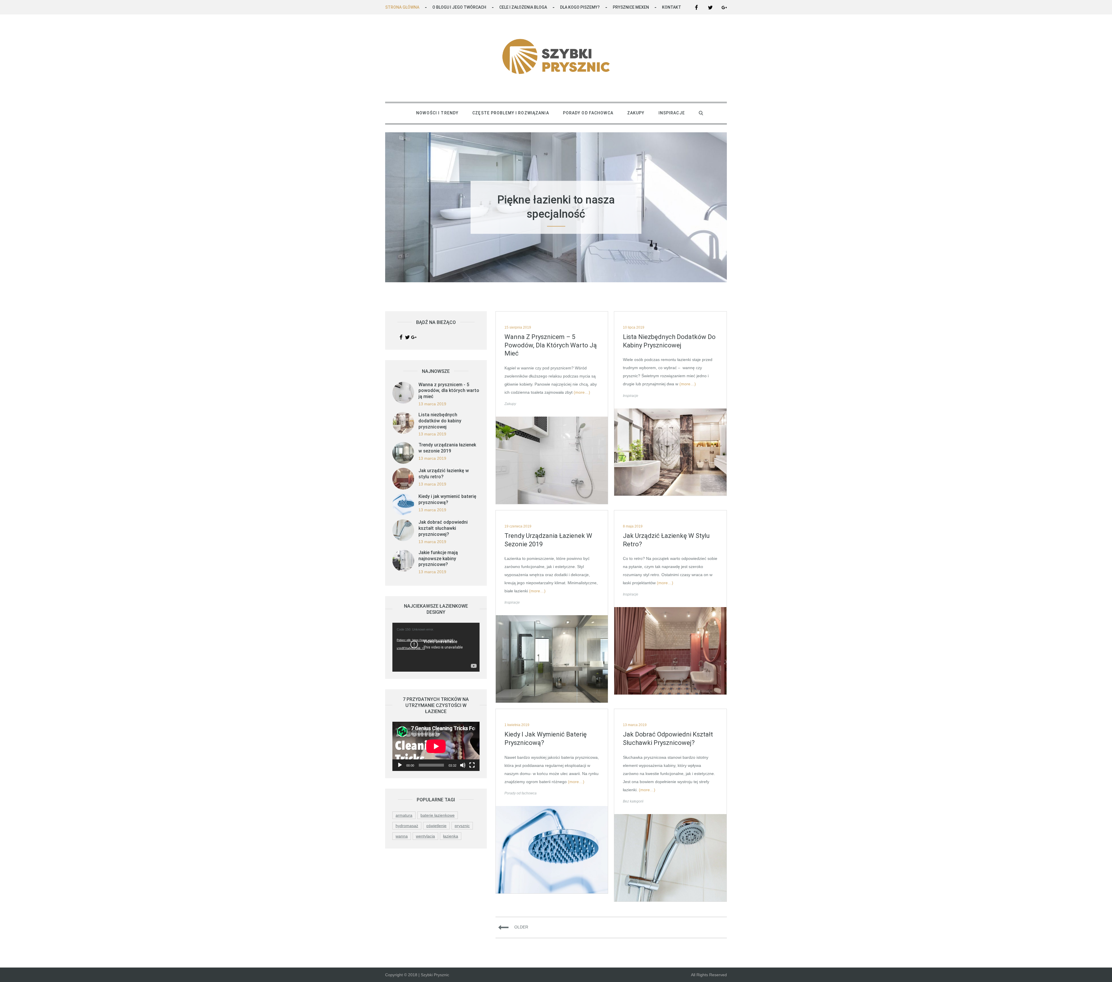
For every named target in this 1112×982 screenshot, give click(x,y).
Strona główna (402, 7)
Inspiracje (672, 113)
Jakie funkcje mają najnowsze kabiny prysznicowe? (438, 558)
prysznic (462, 825)
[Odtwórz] (400, 765)
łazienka (450, 836)
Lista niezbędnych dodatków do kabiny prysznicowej (669, 341)
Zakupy (636, 113)
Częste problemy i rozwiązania (510, 113)
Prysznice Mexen (631, 7)
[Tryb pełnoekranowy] (472, 765)
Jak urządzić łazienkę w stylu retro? (666, 540)
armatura (404, 815)
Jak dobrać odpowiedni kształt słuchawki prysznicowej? (668, 738)
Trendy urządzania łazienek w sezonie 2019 (548, 540)
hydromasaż (407, 825)
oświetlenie (436, 825)
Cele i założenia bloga (523, 7)
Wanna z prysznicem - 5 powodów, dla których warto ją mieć (448, 391)
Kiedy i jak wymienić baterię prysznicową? (545, 738)
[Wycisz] (463, 765)
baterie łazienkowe (437, 815)
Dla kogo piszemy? (580, 7)
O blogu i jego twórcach (459, 7)
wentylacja (425, 836)
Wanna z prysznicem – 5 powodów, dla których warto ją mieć (550, 345)
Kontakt (671, 7)
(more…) (582, 392)
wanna (402, 836)
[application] (436, 647)
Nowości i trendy (437, 113)
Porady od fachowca (588, 113)
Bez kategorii (633, 801)
